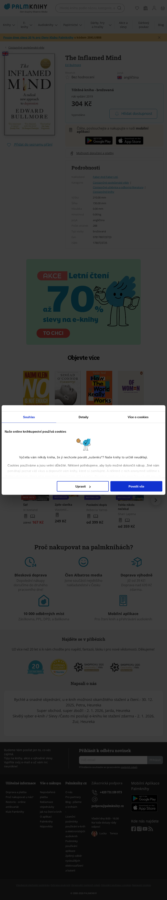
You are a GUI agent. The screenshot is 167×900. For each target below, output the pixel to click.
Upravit (80, 486)
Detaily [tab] (84, 417)
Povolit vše (136, 486)
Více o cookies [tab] (138, 417)
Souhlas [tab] (29, 417)
